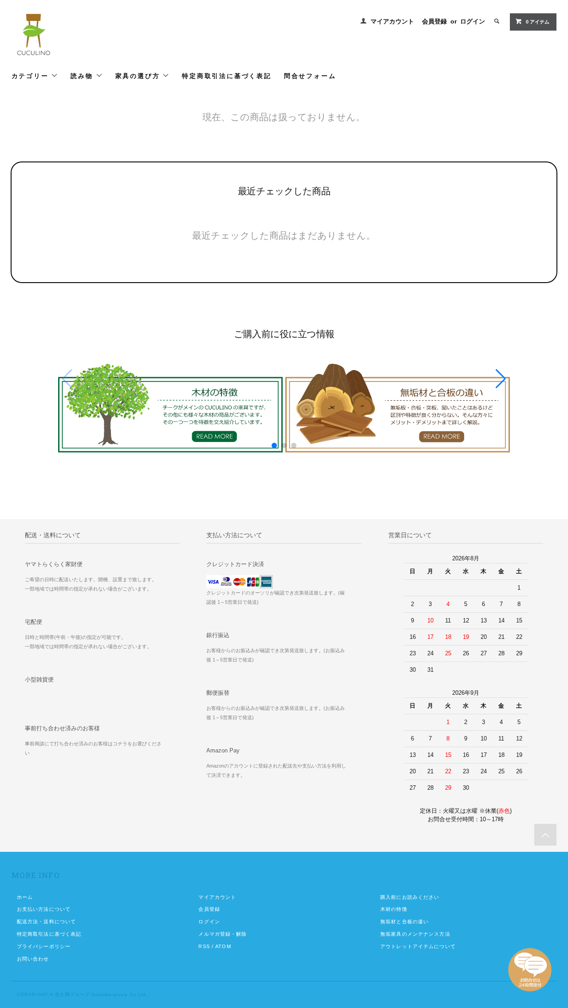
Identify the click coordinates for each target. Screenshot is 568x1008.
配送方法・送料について (46, 921)
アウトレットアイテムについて (418, 946)
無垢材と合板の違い (404, 921)
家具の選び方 (139, 75)
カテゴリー (31, 75)
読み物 (83, 75)
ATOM (223, 946)
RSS (203, 946)
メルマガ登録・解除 (222, 934)
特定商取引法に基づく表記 (227, 75)
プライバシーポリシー (44, 946)
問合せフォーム (310, 75)
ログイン (472, 21)
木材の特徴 (393, 909)
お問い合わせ (33, 958)
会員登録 (434, 21)
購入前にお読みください (409, 897)
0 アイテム (537, 21)
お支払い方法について (44, 909)
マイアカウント (392, 21)
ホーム (25, 897)
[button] (501, 379)
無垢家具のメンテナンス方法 (415, 934)
